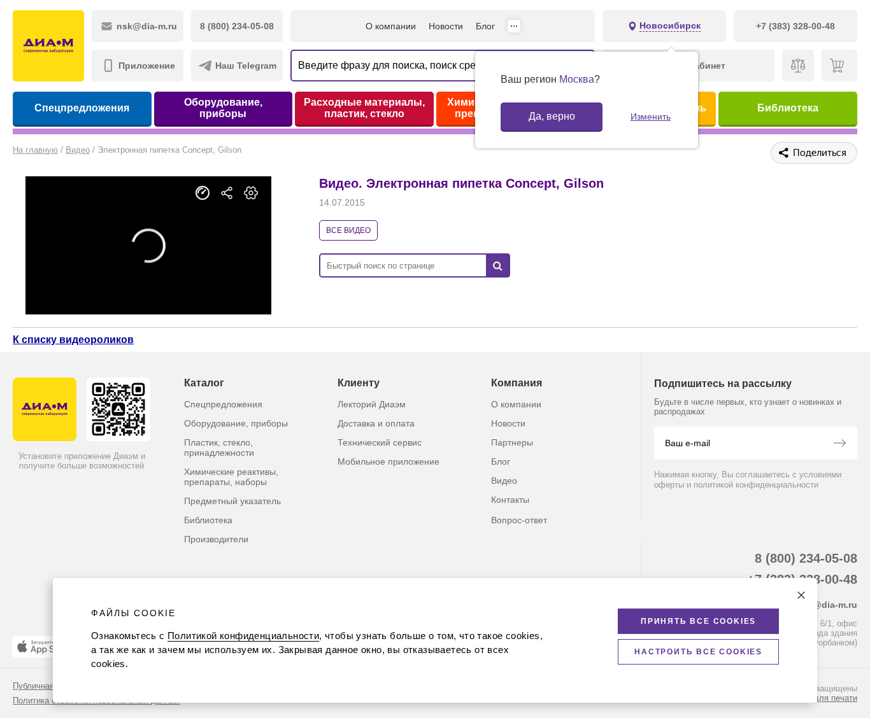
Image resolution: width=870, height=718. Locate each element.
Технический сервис (380, 442)
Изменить (651, 116)
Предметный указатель (232, 501)
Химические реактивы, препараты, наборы (231, 477)
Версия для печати (820, 698)
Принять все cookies (698, 621)
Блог (485, 26)
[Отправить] (839, 444)
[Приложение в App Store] (44, 647)
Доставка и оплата (376, 423)
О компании (391, 26)
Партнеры (512, 442)
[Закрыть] (801, 595)
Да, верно (552, 116)
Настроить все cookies (698, 651)
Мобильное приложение (388, 461)
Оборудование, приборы (223, 108)
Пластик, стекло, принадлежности (219, 447)
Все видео (348, 230)
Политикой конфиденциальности (243, 635)
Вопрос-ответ (519, 520)
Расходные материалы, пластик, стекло (364, 108)
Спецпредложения (81, 107)
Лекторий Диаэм (372, 404)
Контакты (510, 500)
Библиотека (787, 107)
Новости (446, 26)
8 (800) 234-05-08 (806, 558)
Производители (216, 539)
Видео (504, 480)
